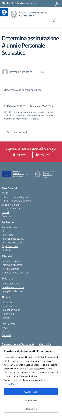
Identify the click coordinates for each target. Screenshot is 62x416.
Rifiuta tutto (31, 409)
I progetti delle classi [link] (13, 291)
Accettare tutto (31, 392)
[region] (31, 381)
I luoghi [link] (6, 231)
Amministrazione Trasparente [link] (18, 344)
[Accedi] (57, 4)
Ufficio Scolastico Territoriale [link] (16, 201)
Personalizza (31, 400)
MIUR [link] (5, 193)
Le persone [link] (8, 235)
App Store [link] (21, 154)
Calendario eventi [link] (11, 310)
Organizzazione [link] (10, 246)
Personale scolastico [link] (12, 261)
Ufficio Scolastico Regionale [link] (16, 197)
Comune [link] (6, 216)
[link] (4, 12)
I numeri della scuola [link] (13, 239)
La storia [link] (6, 250)
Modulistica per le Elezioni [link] (15, 272)
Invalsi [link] (5, 212)
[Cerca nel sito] (54, 21)
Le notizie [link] (7, 302)
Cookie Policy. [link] (11, 384)
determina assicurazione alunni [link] (23, 89)
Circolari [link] (6, 331)
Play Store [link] (44, 154)
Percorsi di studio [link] (11, 269)
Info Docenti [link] (8, 324)
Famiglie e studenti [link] (12, 265)
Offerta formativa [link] (11, 283)
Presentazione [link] (9, 227)
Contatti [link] (6, 335)
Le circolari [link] (7, 306)
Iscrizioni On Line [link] (11, 208)
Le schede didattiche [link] (13, 287)
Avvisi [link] (5, 328)
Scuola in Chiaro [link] (10, 205)
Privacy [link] (6, 317)
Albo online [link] (8, 314)
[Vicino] (59, 349)
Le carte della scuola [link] (13, 242)
